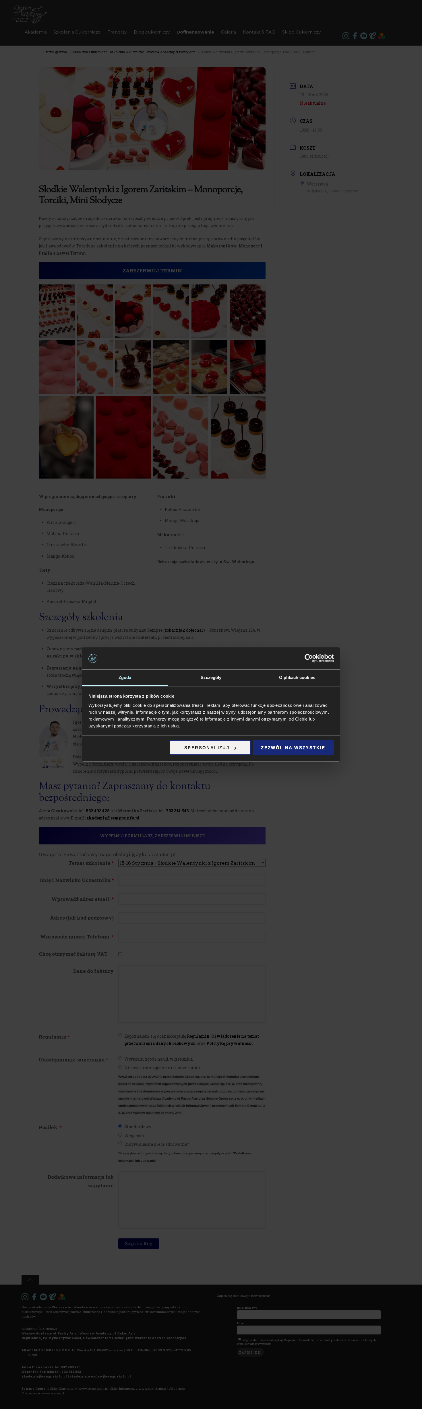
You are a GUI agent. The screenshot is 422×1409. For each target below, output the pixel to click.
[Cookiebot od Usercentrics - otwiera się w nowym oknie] (309, 658)
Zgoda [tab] (125, 677)
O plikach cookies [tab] (297, 677)
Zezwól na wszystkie (293, 747)
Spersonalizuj (206, 747)
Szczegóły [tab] (211, 677)
